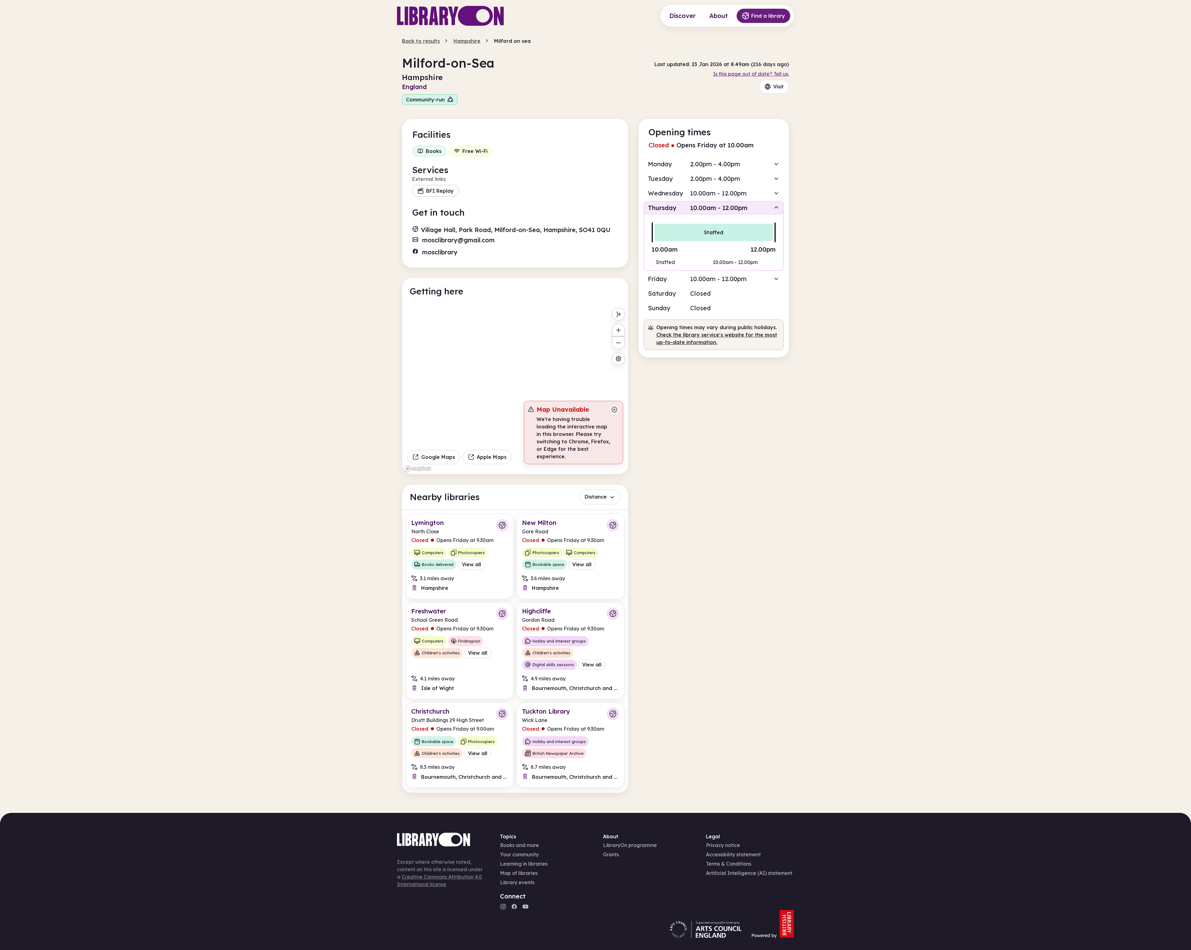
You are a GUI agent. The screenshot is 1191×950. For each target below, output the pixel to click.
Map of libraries (519, 873)
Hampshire (466, 41)
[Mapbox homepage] (417, 468)
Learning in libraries (523, 864)
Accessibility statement (733, 854)
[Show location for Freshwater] (502, 613)
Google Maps (438, 457)
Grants (611, 854)
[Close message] (614, 409)
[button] (713, 164)
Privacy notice (723, 845)
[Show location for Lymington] (502, 525)
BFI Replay (440, 191)
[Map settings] (618, 358)
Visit (778, 86)
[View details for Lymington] (459, 556)
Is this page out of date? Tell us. (751, 74)
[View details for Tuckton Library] (570, 745)
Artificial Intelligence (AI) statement (749, 873)
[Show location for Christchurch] (502, 714)
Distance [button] (596, 497)
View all (471, 564)
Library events (517, 882)
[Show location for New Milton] (613, 525)
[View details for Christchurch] (459, 745)
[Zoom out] (618, 342)
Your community (519, 854)
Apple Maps (491, 457)
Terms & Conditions (728, 864)
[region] (515, 389)
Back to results (421, 41)
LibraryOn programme (630, 845)
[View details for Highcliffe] (570, 651)
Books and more (519, 845)
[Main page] (450, 16)
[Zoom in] (618, 330)
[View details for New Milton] (570, 556)
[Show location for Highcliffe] (613, 613)
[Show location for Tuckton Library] (613, 714)
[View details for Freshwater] (459, 651)
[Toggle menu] (618, 314)
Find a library (768, 16)
